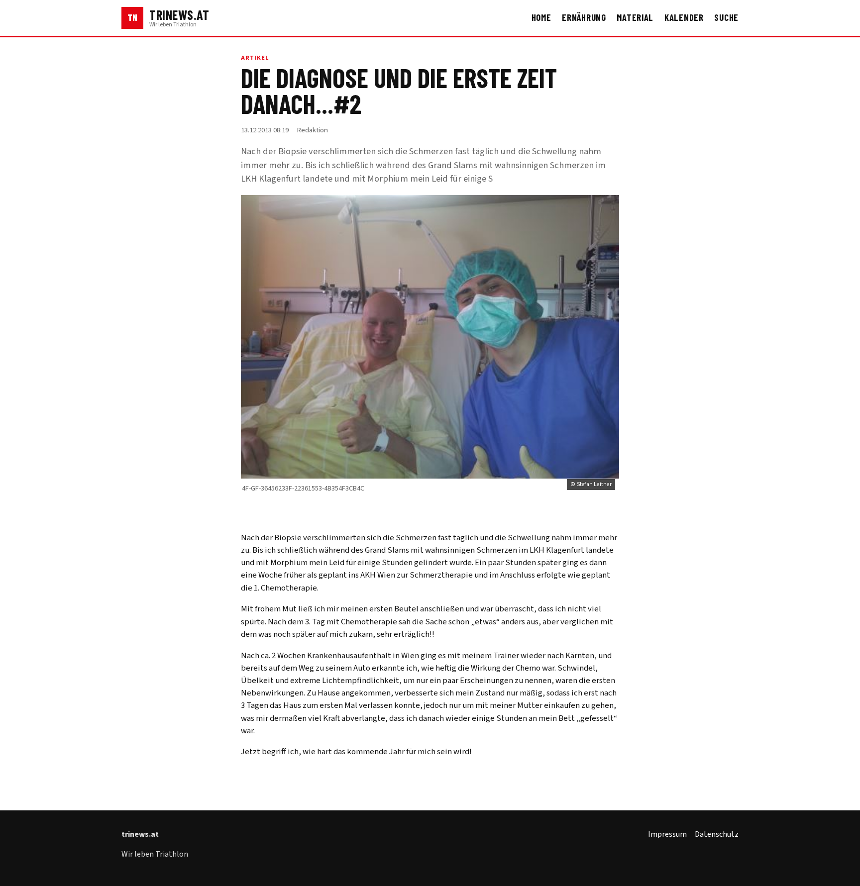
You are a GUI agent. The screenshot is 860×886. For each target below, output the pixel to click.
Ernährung (584, 17)
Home (541, 17)
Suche (726, 17)
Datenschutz (717, 834)
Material (635, 17)
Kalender (684, 17)
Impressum (667, 834)
